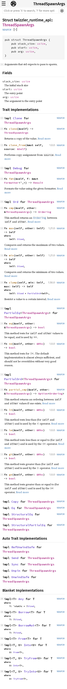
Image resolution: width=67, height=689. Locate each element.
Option (43, 393)
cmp (11, 208)
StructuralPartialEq (28, 525)
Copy (15, 501)
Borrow (23, 612)
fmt (11, 178)
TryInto (30, 671)
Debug (17, 168)
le (10, 430)
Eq (13, 508)
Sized (20, 239)
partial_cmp (18, 389)
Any (21, 599)
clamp (13, 282)
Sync (15, 564)
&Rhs (40, 343)
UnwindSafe (20, 577)
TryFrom (30, 658)
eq (10, 323)
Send (15, 558)
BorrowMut (26, 625)
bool (41, 327)
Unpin (15, 571)
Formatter (11, 182)
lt (10, 409)
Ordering (44, 211)
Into (27, 645)
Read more (44, 138)
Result (38, 182)
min (11, 255)
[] (15, 29)
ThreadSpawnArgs (49, 4)
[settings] (62, 11)
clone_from (17, 145)
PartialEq (12, 313)
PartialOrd (33, 293)
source (6, 29)
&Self (21, 149)
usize (41, 43)
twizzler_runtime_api (32, 20)
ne (10, 343)
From (22, 638)
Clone (17, 118)
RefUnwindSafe (23, 547)
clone (13, 128)
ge (10, 474)
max (11, 228)
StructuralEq (22, 514)
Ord (15, 202)
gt (10, 454)
